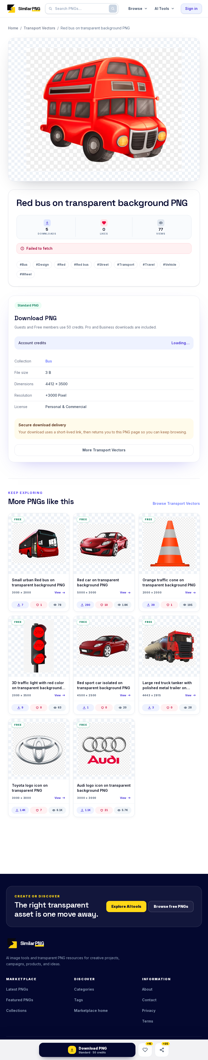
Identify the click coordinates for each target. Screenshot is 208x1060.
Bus (48, 361)
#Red (61, 264)
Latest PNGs (17, 989)
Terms (147, 1021)
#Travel (148, 264)
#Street (103, 264)
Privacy (148, 1010)
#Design (42, 264)
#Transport (125, 264)
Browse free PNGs (171, 906)
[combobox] (81, 8)
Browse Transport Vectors (176, 503)
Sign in (191, 8)
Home (13, 28)
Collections (16, 1010)
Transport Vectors (39, 28)
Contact (149, 1000)
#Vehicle (169, 264)
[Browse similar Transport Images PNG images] (191, 624)
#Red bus (81, 264)
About (147, 989)
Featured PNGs (19, 1000)
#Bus (23, 264)
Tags (78, 1000)
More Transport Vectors (104, 450)
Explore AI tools (126, 906)
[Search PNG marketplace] (113, 9)
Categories (84, 989)
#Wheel (25, 274)
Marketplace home (91, 1010)
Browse (135, 8)
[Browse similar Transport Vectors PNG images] (60, 521)
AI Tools (161, 8)
